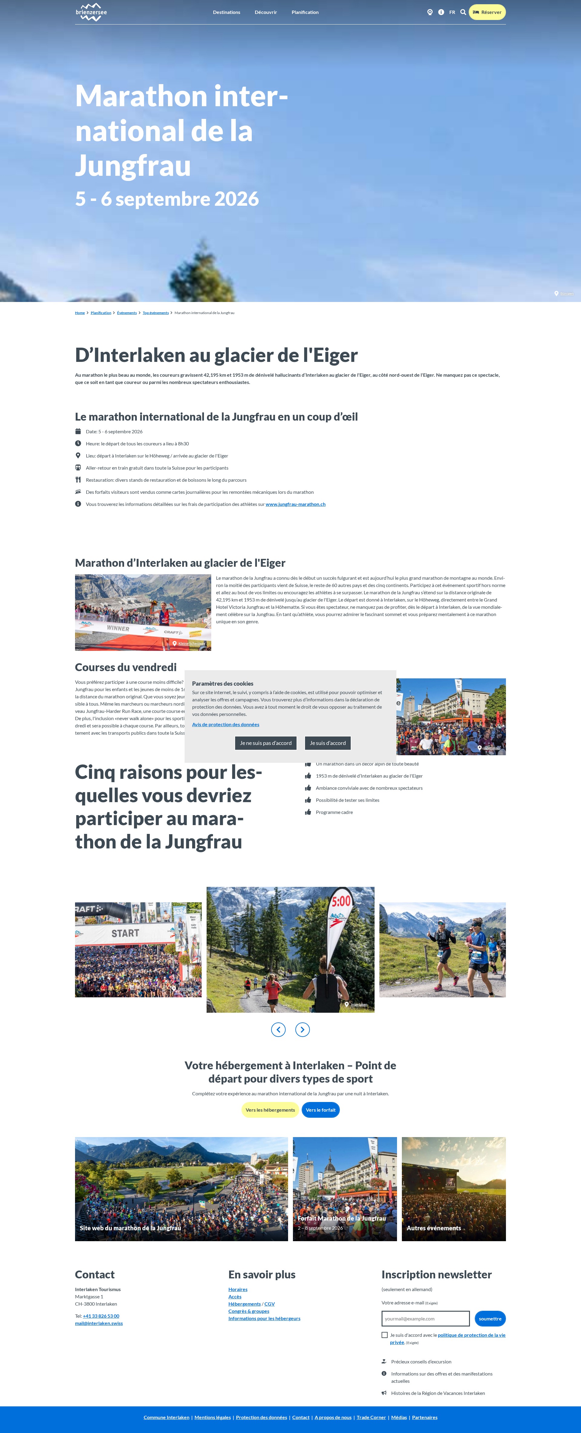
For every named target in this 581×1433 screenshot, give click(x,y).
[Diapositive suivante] (302, 1029)
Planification (305, 12)
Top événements (156, 312)
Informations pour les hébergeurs (264, 1318)
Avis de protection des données (225, 724)
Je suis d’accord (328, 742)
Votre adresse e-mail (410, 1302)
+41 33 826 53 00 (101, 1316)
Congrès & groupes (248, 1311)
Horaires (238, 1289)
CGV (269, 1304)
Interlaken (492, 748)
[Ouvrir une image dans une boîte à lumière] (442, 949)
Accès (234, 1296)
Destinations (226, 12)
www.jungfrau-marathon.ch (296, 504)
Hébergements (244, 1304)
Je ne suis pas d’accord (266, 742)
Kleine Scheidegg (192, 643)
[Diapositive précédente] (278, 1029)
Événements (127, 312)
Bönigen (567, 293)
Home (80, 312)
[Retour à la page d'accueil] (91, 12)
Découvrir (266, 12)
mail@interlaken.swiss (99, 1323)
